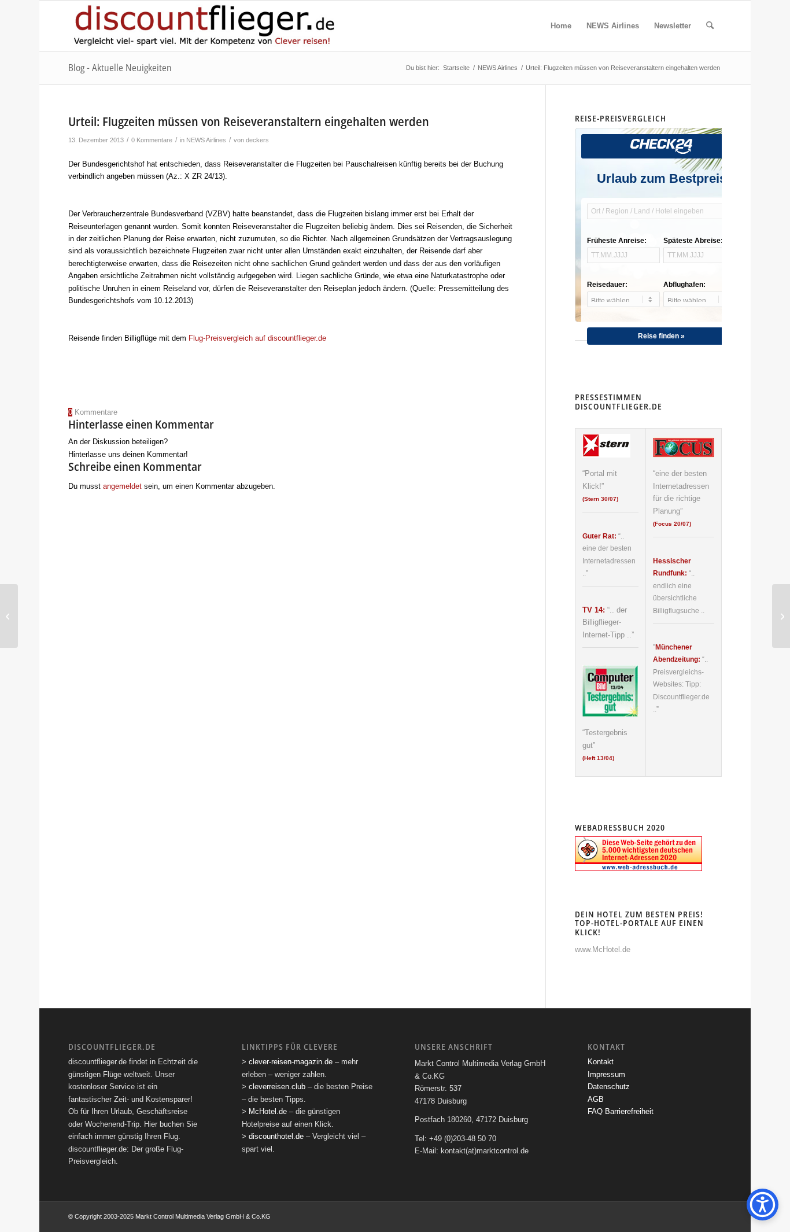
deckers (257, 140)
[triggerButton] (762, 1204)
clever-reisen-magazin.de (291, 1061)
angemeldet (122, 486)
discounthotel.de (276, 1136)
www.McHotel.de (602, 949)
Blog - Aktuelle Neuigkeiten (120, 67)
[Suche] (710, 26)
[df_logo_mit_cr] (205, 26)
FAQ (595, 1111)
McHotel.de (268, 1111)
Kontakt (601, 1061)
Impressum (606, 1074)
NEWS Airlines (206, 140)
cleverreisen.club (277, 1086)
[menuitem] (561, 26)
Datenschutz (609, 1086)
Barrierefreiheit (629, 1111)
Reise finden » (661, 336)
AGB (596, 1099)
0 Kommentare (151, 140)
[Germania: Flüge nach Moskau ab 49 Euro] (9, 616)
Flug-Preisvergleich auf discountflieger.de (257, 338)
